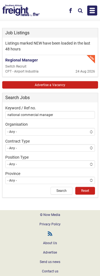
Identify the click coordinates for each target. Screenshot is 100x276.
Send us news (50, 262)
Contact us (50, 271)
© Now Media (50, 215)
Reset (85, 191)
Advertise (50, 252)
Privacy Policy (50, 224)
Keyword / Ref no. (20, 108)
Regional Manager (21, 60)
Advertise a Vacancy (50, 85)
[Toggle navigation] (92, 11)
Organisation (16, 124)
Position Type (17, 157)
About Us (50, 243)
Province (12, 173)
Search (61, 191)
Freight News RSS (50, 233)
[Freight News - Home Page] (21, 10)
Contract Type (17, 141)
